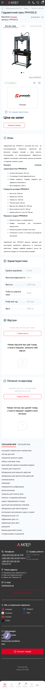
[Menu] (3, 2)
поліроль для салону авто (13, 494)
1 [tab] (21, 72)
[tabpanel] (22, 50)
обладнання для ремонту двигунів (16, 472)
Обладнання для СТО (13, 8)
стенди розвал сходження (13, 534)
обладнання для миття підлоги (15, 508)
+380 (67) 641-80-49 (11, 561)
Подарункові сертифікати (11, 641)
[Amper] (23, 545)
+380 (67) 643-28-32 (11, 555)
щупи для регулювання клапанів (15, 505)
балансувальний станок (12, 530)
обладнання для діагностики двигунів (18, 476)
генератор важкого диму (12, 458)
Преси (26, 8)
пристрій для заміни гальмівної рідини (18, 465)
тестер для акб (8, 454)
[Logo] (12, 2)
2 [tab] (23, 72)
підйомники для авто (10, 523)
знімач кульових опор (11, 461)
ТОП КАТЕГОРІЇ (9, 444)
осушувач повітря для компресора (17, 450)
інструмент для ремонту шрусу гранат (18, 512)
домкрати (6, 526)
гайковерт (6, 483)
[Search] (38, 2)
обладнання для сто (10, 516)
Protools (13, 17)
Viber (28, 613)
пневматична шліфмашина (13, 487)
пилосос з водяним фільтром (14, 497)
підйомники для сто (10, 519)
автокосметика (8, 490)
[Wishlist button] (34, 83)
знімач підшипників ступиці (13, 501)
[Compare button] (39, 83)
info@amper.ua (8, 585)
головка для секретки (11, 469)
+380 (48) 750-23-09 (11, 558)
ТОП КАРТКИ (24, 444)
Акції (3, 644)
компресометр (8, 479)
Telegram (29, 609)
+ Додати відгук (22, 333)
